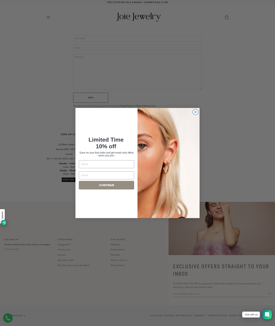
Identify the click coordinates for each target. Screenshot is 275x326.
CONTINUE (106, 185)
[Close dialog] (195, 112)
